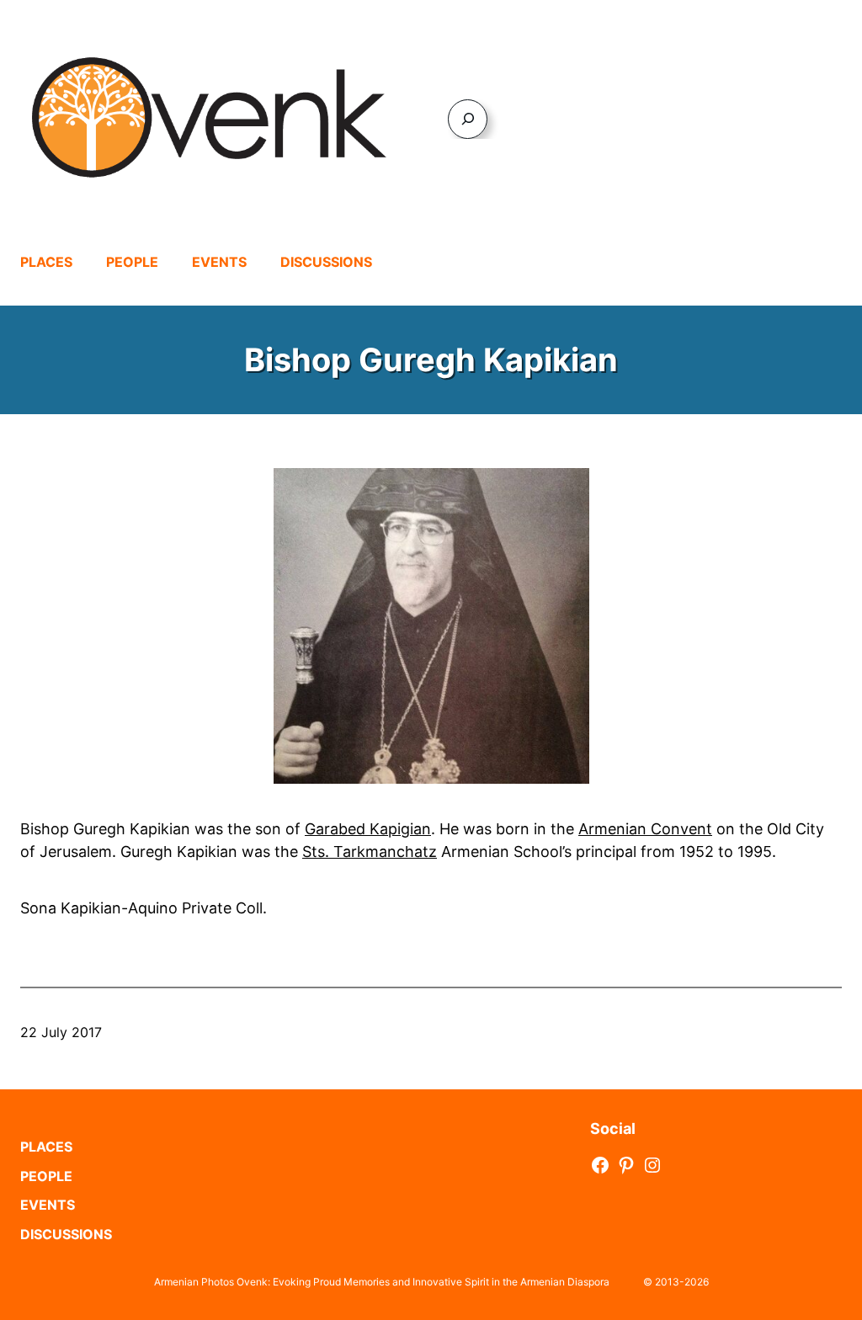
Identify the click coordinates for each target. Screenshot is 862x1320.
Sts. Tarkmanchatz (369, 851)
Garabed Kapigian (368, 829)
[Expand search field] (467, 119)
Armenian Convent (645, 829)
